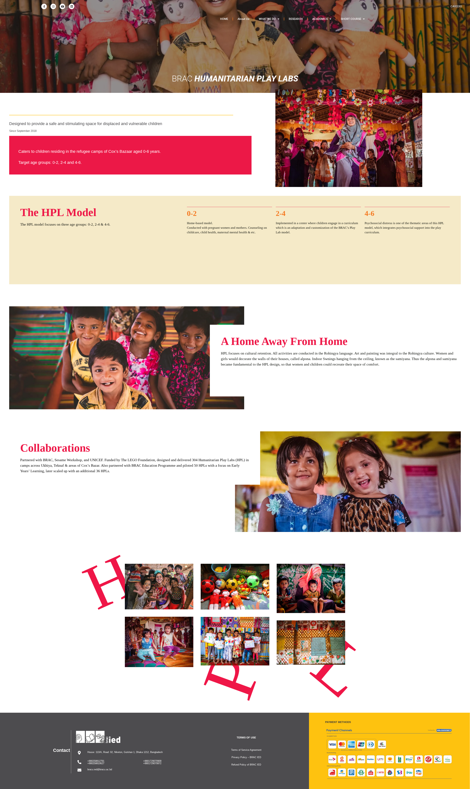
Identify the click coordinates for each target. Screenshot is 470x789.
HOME (224, 19)
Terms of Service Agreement (246, 750)
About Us (243, 19)
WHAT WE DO (267, 19)
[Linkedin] (71, 6)
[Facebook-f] (44, 6)
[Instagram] (53, 6)
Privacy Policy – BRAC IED (246, 757)
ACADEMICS (320, 19)
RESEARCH (296, 19)
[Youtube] (62, 6)
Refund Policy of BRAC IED (246, 764)
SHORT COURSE (351, 19)
